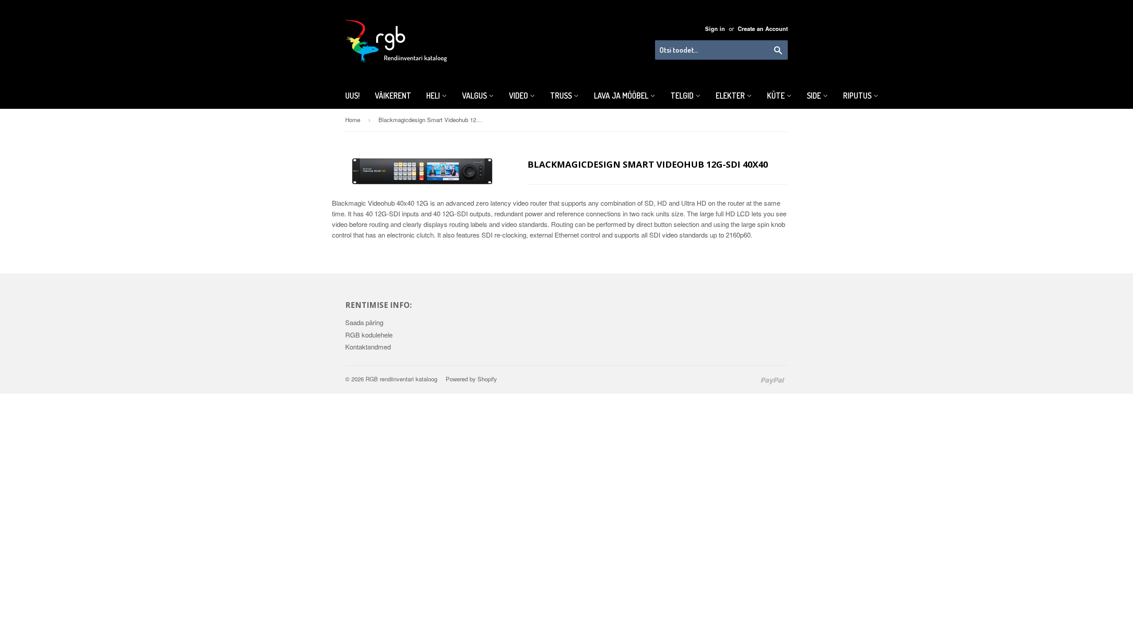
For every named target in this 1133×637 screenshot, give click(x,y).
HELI (434, 95)
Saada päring (364, 322)
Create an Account (763, 29)
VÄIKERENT (393, 95)
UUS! (352, 95)
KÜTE (776, 95)
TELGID (683, 95)
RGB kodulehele (369, 334)
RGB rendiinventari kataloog (401, 379)
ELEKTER (731, 95)
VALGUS (475, 95)
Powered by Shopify (471, 379)
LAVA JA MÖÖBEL (622, 95)
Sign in (715, 29)
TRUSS (562, 95)
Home (352, 119)
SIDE (815, 95)
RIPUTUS (858, 95)
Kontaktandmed (368, 346)
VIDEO (519, 95)
